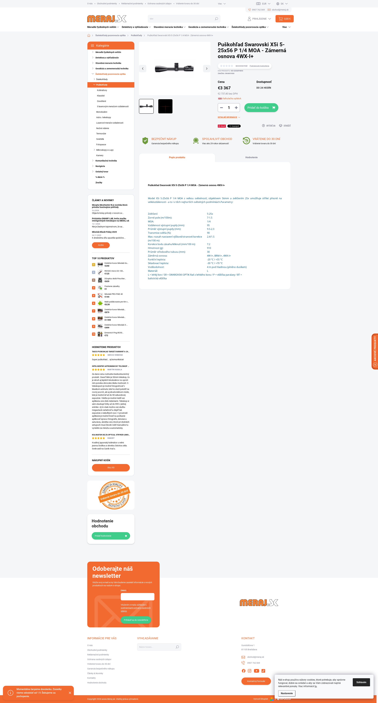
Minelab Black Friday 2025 (104, 232)
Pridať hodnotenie (103, 536)
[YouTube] (256, 670)
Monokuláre (101, 112)
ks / (110, 467)
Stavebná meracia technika (108, 63)
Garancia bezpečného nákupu (101, 668)
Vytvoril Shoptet (260, 699)
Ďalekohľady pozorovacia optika (111, 74)
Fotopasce (101, 144)
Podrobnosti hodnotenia (259, 66)
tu (316, 686)
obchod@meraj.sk (255, 657)
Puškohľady (101, 85)
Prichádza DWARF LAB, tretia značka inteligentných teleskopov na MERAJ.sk (110, 219)
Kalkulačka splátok (232, 98)
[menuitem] (103, 27)
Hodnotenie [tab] (251, 157)
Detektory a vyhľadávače (107, 57)
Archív (101, 245)
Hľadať (216, 19)
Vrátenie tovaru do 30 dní (187, 3)
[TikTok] (263, 670)
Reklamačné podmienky (132, 3)
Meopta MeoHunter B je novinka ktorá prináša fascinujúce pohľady (109, 206)
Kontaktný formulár (256, 681)
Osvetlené (101, 101)
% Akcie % (100, 177)
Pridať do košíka (258, 107)
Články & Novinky (95, 673)
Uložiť (223, 126)
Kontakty (91, 678)
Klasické (101, 96)
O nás (90, 3)
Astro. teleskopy (103, 117)
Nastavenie (287, 693)
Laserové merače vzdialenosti (109, 123)
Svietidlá (100, 139)
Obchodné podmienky (107, 3)
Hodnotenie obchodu (96, 682)
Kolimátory (102, 90)
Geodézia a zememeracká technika (112, 68)
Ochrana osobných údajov (160, 3)
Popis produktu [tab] (177, 157)
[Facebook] (243, 670)
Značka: (226, 73)
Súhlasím (361, 682)
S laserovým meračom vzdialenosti (113, 106)
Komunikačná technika (106, 161)
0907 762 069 (253, 663)
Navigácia (100, 166)
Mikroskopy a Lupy (105, 150)
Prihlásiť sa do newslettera (136, 620)
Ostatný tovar (102, 171)
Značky (99, 182)
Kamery (99, 155)
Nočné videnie (102, 128)
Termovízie (101, 133)
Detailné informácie (227, 117)
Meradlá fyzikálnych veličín (108, 52)
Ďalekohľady (102, 79)
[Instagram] (249, 670)
